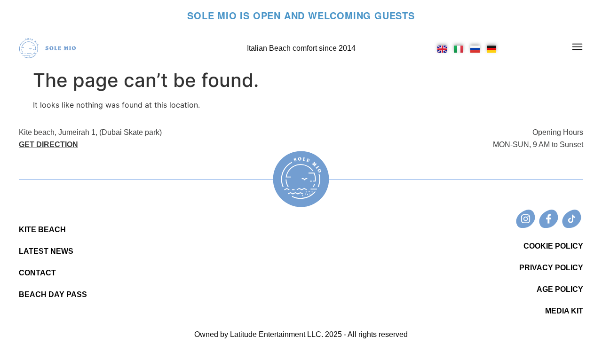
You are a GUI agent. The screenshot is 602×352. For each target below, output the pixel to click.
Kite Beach (42, 230)
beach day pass (53, 294)
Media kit (564, 311)
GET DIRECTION (48, 145)
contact (37, 273)
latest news (46, 251)
